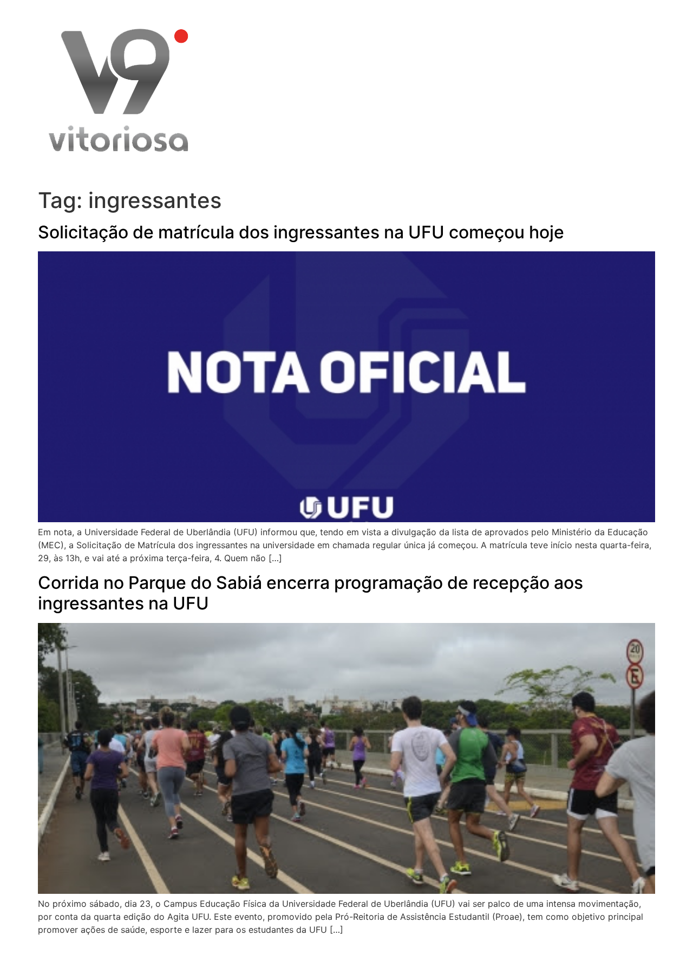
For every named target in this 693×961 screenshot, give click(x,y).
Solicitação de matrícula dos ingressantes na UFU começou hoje (301, 232)
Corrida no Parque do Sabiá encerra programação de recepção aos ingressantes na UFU (310, 593)
